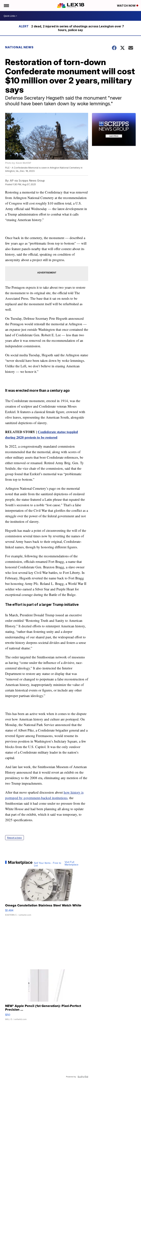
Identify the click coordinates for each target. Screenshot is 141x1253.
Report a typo (14, 837)
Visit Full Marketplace (71, 863)
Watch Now (126, 5)
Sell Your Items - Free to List (47, 864)
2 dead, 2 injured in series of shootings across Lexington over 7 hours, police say (77, 28)
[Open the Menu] (6, 5)
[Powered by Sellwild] (82, 1076)
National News (19, 47)
